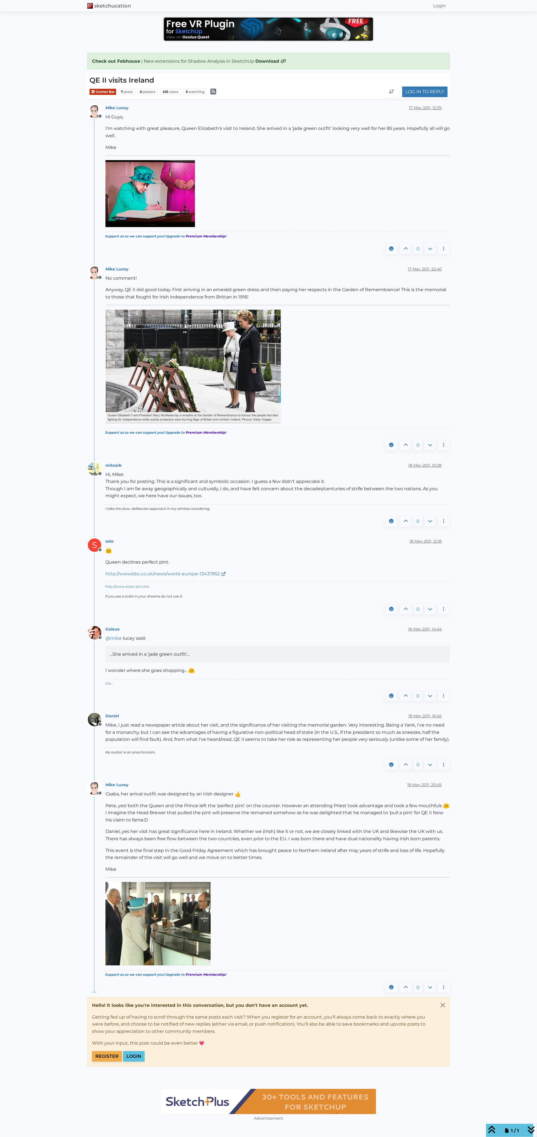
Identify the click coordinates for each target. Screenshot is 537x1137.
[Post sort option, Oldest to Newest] (391, 92)
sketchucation (112, 6)
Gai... (109, 683)
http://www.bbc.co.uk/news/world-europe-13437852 (162, 573)
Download (268, 61)
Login (133, 1056)
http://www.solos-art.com (127, 586)
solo (109, 541)
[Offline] (96, 111)
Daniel (112, 715)
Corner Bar (105, 92)
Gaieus (112, 629)
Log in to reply (425, 92)
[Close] (442, 1005)
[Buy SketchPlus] (268, 1101)
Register (107, 1056)
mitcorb (113, 465)
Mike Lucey (116, 107)
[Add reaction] (391, 249)
